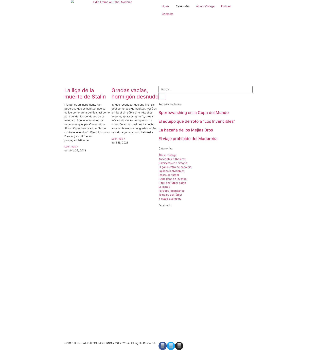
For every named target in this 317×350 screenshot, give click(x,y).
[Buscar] (162, 96)
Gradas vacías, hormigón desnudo (134, 93)
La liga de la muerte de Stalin (85, 93)
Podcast (226, 6)
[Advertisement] (158, 61)
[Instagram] (179, 346)
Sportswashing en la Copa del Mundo (193, 112)
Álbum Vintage (205, 6)
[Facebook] (162, 346)
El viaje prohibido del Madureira (188, 138)
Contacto (168, 14)
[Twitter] (171, 346)
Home (165, 6)
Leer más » (71, 146)
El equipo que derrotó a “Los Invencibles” (196, 121)
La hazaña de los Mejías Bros (185, 130)
